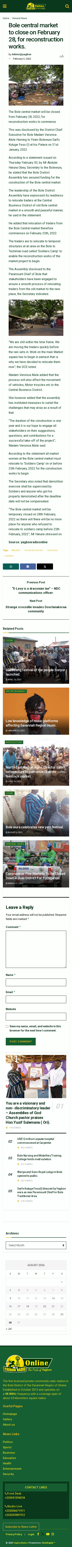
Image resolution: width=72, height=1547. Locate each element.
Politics (8, 1442)
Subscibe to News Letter (21, 1526)
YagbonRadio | (20, 1543)
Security (8, 1474)
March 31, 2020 (15, 883)
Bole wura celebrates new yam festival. (34, 827)
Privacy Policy (14, 1534)
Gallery (7, 1419)
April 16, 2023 (14, 680)
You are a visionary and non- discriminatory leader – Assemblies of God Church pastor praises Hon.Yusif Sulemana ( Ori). (28, 1113)
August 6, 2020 (14, 832)
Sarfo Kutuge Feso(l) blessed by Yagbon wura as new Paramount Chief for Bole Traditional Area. (41, 1192)
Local (9, 640)
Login (31, 1534)
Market (16, 550)
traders (9, 555)
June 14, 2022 (14, 781)
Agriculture (14, 742)
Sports (7, 1447)
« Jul (9, 1328)
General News (19, 18)
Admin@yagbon (21, 54)
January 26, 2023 (16, 731)
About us (9, 1424)
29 (61, 1314)
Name (11, 975)
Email (10, 992)
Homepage (10, 1414)
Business (9, 1452)
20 (44, 1306)
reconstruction (34, 550)
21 (53, 1306)
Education (9, 1458)
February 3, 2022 (22, 58)
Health (7, 1463)
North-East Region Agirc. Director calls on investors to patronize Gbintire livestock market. (34, 771)
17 (18, 1306)
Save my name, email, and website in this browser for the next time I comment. (35, 1028)
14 (53, 1298)
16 (10, 1306)
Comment (13, 927)
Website (11, 1009)
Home (6, 18)
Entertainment (16, 691)
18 (27, 1306)
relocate (52, 550)
